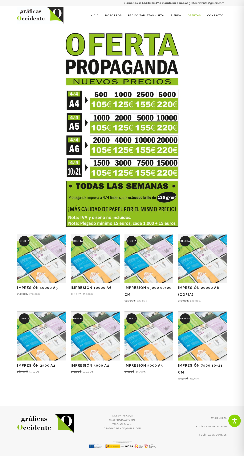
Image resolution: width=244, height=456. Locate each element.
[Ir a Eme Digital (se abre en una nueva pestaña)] (122, 444)
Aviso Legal (219, 418)
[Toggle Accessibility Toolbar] (234, 420)
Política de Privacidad (211, 426)
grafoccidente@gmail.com (206, 3)
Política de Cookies (213, 435)
